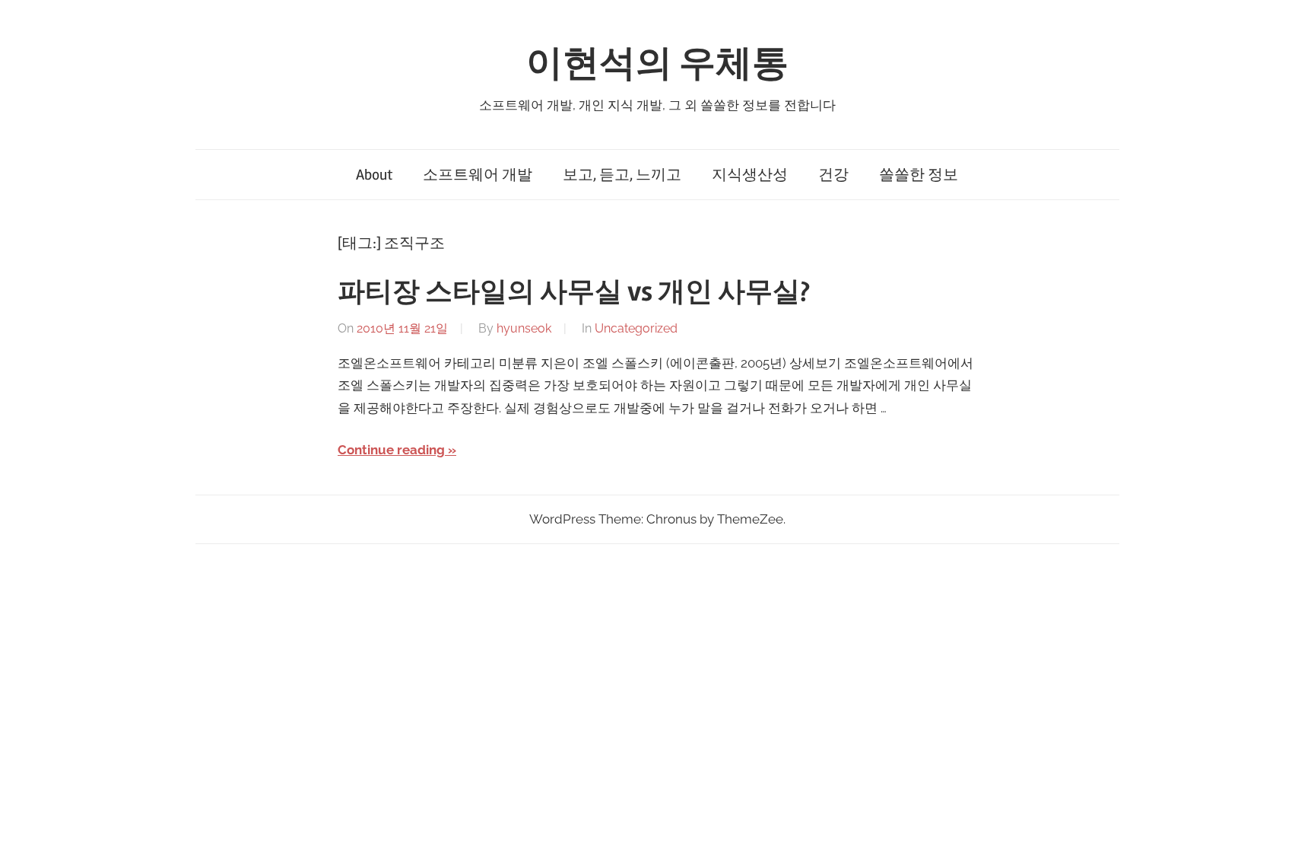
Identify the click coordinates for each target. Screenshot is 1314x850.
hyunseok (524, 328)
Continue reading (391, 449)
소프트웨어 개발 (477, 174)
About (374, 174)
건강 (833, 174)
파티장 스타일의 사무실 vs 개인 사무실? (574, 292)
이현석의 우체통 (657, 63)
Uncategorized (636, 328)
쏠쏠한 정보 (918, 174)
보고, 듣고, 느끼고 (622, 174)
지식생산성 (750, 174)
